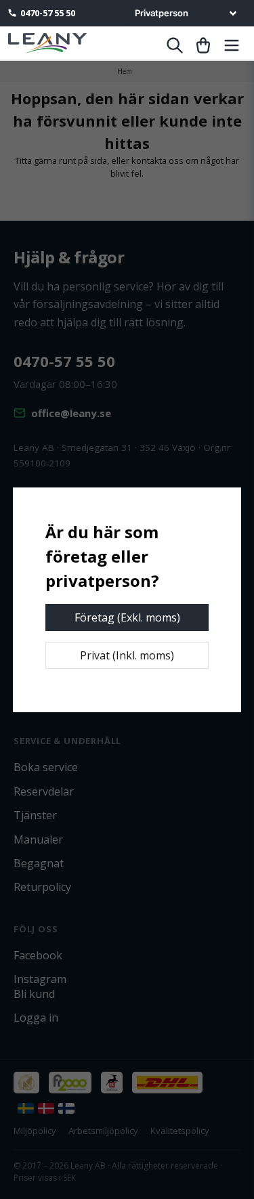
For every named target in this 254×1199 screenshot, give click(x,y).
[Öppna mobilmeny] (231, 45)
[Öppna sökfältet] (175, 45)
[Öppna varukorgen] (203, 45)
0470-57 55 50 (47, 13)
